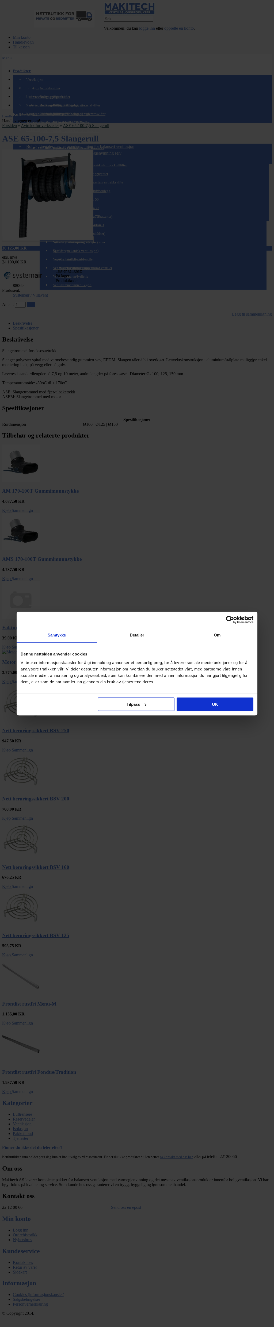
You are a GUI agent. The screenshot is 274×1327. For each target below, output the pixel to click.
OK (215, 704)
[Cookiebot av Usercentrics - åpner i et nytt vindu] (230, 620)
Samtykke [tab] (57, 635)
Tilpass (133, 704)
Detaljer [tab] (137, 635)
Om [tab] (217, 635)
